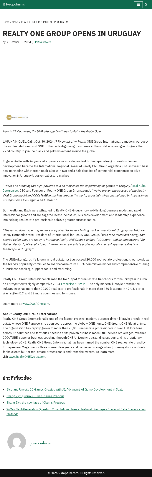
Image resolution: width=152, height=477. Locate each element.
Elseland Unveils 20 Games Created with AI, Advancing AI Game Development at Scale (64, 389)
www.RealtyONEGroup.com (27, 356)
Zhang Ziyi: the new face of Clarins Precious (35, 402)
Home (6, 22)
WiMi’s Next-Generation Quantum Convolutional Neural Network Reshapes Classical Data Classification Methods (76, 412)
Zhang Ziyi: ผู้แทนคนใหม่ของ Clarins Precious (35, 396)
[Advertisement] (76, 74)
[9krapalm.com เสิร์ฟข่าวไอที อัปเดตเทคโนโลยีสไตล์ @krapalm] (14, 4)
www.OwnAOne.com (35, 303)
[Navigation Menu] (138, 4)
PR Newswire (43, 42)
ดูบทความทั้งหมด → (42, 443)
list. (84, 284)
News (15, 22)
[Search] (146, 4)
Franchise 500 (70, 284)
